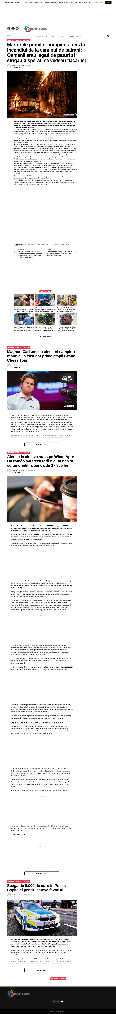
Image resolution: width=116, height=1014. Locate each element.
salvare (68, 244)
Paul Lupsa (17, 472)
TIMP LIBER (70, 36)
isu (56, 244)
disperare (42, 244)
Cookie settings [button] (98, 2)
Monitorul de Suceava (37, 654)
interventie (50, 244)
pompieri (61, 244)
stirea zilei (18, 245)
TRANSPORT (61, 36)
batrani (27, 244)
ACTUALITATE (39, 36)
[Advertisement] (58, 12)
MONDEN (78, 36)
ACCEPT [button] (108, 2)
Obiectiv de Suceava (34, 539)
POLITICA (47, 36)
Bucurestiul (17, 67)
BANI (53, 36)
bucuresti (34, 244)
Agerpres (32, 127)
